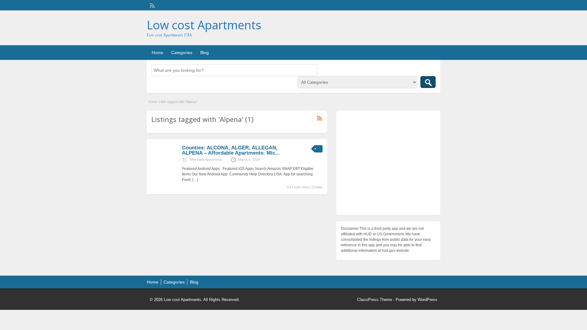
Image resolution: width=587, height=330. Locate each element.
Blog (204, 52)
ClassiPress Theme (374, 299)
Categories (181, 52)
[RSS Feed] (151, 4)
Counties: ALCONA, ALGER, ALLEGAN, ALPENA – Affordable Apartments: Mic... (231, 150)
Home (157, 52)
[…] (195, 180)
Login (432, 5)
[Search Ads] (428, 82)
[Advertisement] (388, 164)
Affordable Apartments (206, 159)
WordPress (427, 299)
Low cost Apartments (204, 25)
